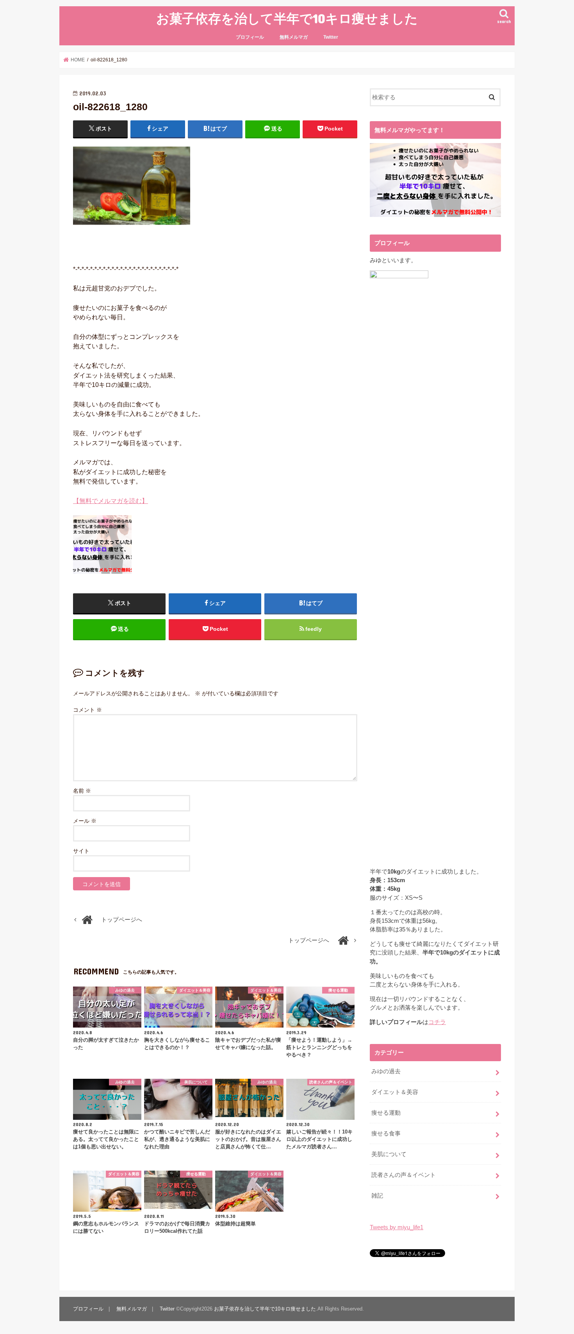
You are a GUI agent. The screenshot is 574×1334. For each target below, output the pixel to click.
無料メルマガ (294, 37)
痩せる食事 (386, 1133)
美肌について (388, 1154)
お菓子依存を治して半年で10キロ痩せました (287, 18)
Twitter (330, 37)
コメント (87, 710)
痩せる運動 (386, 1113)
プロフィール (250, 37)
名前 (82, 791)
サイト (81, 851)
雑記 (377, 1196)
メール (84, 821)
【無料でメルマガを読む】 (110, 500)
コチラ (437, 1022)
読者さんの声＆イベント (403, 1175)
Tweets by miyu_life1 (396, 1227)
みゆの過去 (386, 1071)
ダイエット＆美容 (394, 1092)
